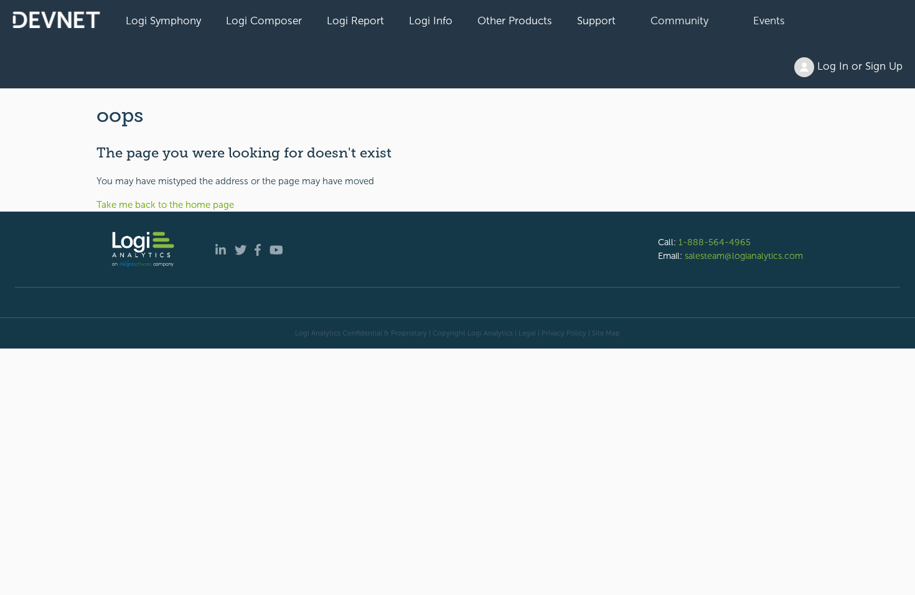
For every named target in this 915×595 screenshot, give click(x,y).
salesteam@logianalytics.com (744, 255)
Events (769, 20)
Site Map (606, 333)
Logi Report (355, 20)
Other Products (514, 20)
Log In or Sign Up (858, 66)
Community (679, 20)
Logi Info (431, 20)
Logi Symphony (163, 20)
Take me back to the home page (165, 204)
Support (596, 20)
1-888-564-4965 (714, 242)
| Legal (525, 333)
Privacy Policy (564, 333)
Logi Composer (264, 20)
